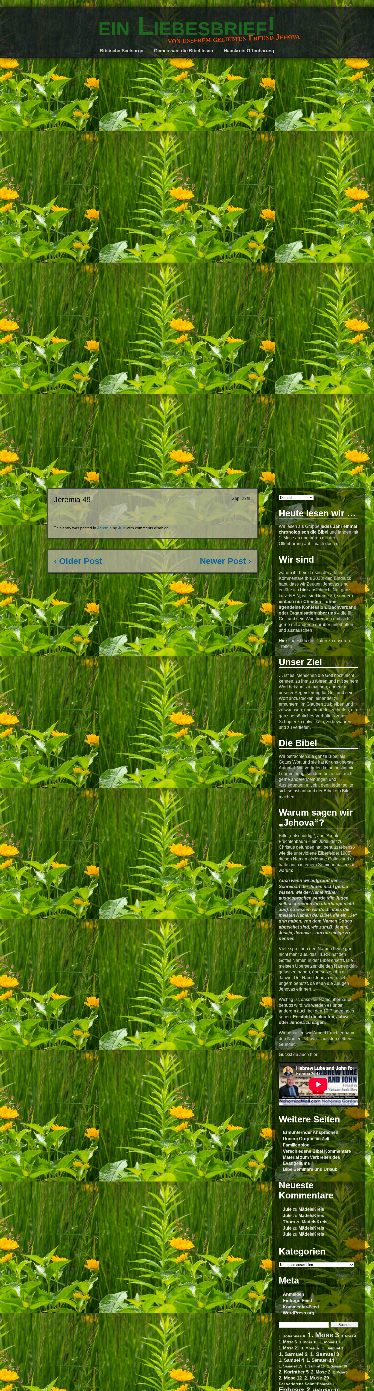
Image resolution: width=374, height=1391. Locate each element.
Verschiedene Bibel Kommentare (317, 1151)
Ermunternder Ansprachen (310, 1132)
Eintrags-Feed (297, 1300)
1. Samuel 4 (291, 1360)
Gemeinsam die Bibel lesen (183, 50)
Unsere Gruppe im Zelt (306, 1138)
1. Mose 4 (348, 1336)
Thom (289, 1221)
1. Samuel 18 (337, 1366)
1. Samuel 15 (290, 1366)
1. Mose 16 (308, 1342)
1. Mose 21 (289, 1348)
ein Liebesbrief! (187, 26)
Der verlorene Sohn (297, 1384)
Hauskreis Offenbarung (249, 50)
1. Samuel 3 (324, 1354)
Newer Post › (225, 561)
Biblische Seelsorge (121, 50)
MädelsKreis (311, 1209)
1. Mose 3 (323, 1335)
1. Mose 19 (330, 1342)
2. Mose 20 (316, 1378)
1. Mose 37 (310, 1348)
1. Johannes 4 (292, 1336)
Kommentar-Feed (301, 1306)
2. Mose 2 (320, 1372)
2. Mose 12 (290, 1378)
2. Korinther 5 (294, 1372)
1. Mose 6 (288, 1342)
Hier (283, 640)
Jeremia (104, 528)
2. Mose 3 (340, 1372)
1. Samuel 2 (293, 1354)
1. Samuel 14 (320, 1360)
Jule (287, 1209)
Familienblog (296, 1144)
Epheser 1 (325, 1384)
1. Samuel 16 (315, 1366)
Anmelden (293, 1294)
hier (304, 589)
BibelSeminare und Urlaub (310, 1169)
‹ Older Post (78, 561)
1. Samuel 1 (332, 1348)
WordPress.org (298, 1312)
